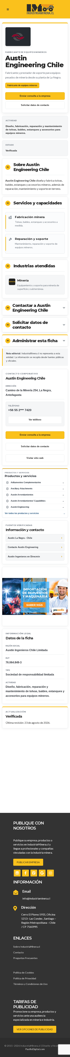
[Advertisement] (35, 765)
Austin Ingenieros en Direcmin (24, 556)
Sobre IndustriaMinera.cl (26, 946)
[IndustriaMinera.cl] (40, 9)
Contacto (18, 952)
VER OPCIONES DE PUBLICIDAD (35, 1029)
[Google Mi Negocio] (42, 873)
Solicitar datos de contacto (35, 105)
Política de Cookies (23, 972)
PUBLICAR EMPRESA (28, 862)
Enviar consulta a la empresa (35, 96)
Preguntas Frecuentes (25, 958)
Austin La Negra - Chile (20, 538)
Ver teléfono (35, 419)
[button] (35, 308)
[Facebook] (25, 873)
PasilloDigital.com (35, 1049)
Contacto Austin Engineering (23, 547)
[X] (33, 873)
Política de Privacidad (24, 978)
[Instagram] (50, 873)
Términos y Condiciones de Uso (30, 983)
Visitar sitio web (35, 458)
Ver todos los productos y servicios (35, 513)
